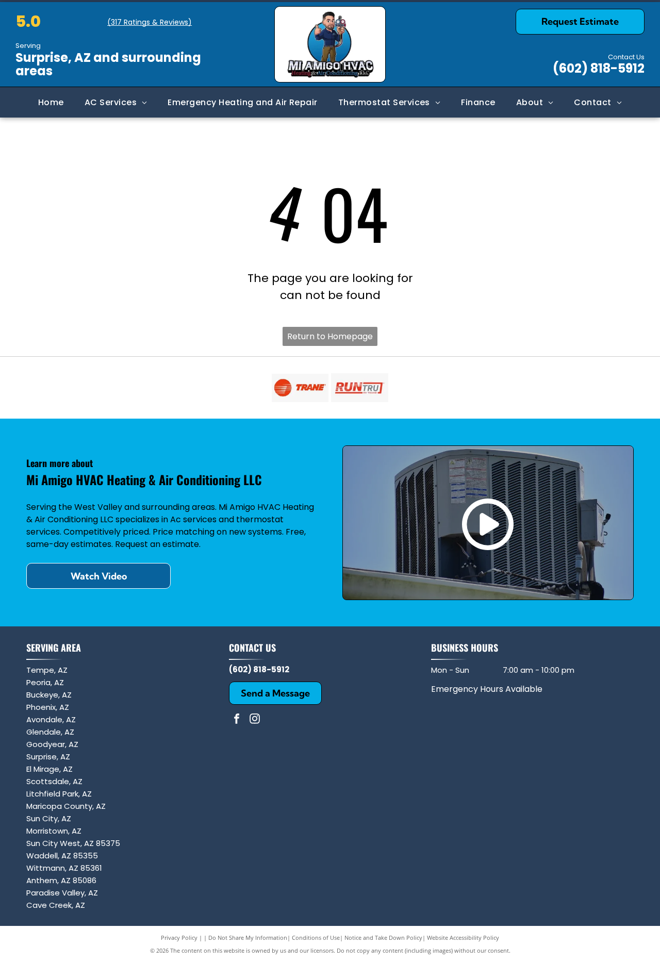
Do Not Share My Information (247, 937)
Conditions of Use (316, 937)
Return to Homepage (330, 336)
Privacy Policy (179, 937)
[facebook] (236, 720)
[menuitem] (51, 102)
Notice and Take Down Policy (383, 937)
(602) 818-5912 (599, 68)
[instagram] (254, 720)
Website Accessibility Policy (463, 937)
